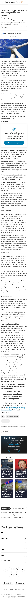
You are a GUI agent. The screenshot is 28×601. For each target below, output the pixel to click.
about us (6, 589)
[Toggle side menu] (2, 2)
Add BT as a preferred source (12, 33)
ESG (3, 416)
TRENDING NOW (6, 457)
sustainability (5, 421)
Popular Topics (6, 508)
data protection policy (22, 592)
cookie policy (13, 592)
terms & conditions (5, 592)
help (16, 589)
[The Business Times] (12, 2)
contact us (11, 589)
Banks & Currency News (18, 508)
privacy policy (21, 589)
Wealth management (12, 416)
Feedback (5, 431)
